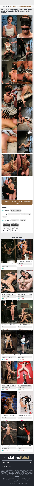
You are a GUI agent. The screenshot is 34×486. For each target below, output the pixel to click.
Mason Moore (15, 220)
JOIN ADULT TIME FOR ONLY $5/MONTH (20, 6)
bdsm (4, 216)
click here (17, 476)
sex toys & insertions (14, 214)
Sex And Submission (16, 210)
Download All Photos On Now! (17, 202)
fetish (22, 214)
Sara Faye (22, 220)
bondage (28, 214)
